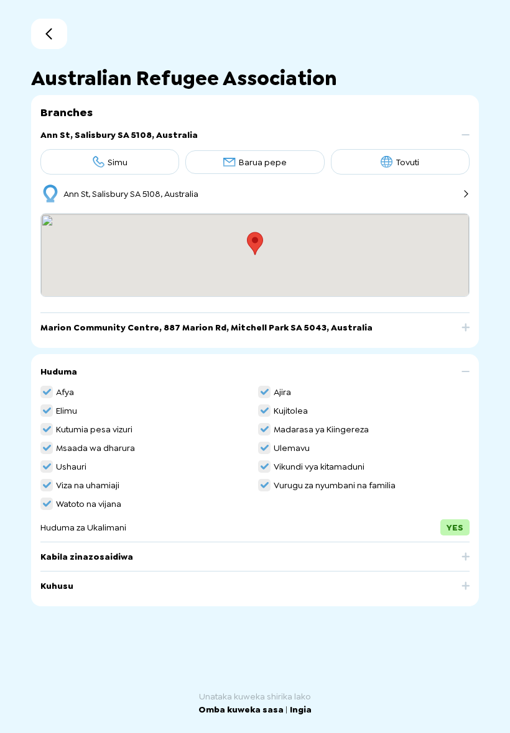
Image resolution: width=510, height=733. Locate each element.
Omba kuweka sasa (241, 709)
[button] (255, 139)
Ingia (301, 709)
